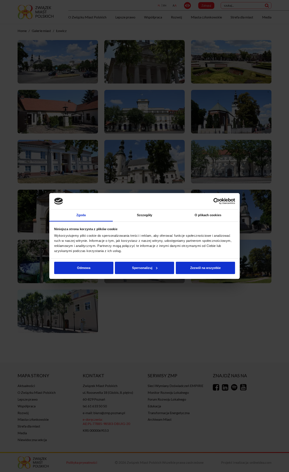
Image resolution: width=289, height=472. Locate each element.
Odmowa (83, 268)
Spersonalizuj (142, 268)
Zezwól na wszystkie (205, 268)
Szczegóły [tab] (144, 215)
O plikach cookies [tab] (208, 215)
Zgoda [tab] (81, 215)
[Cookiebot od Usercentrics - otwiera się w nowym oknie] (216, 201)
